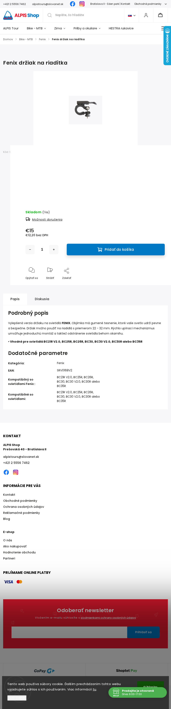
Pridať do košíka (119, 249)
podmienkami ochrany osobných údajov (108, 617)
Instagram (82, 4)
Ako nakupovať (14, 546)
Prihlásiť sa (143, 632)
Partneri (9, 558)
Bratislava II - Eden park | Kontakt (110, 4)
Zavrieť (158, 285)
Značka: (31, 152)
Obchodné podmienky (147, 4)
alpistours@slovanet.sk (21, 457)
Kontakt (9, 495)
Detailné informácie (38, 189)
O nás (7, 540)
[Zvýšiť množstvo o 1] (53, 249)
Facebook (72, 4)
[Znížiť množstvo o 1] (30, 249)
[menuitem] (13, 28)
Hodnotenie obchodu (19, 552)
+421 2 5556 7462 (16, 463)
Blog (6, 519)
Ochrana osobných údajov (23, 507)
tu (94, 689)
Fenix (60, 363)
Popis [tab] (15, 299)
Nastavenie (17, 698)
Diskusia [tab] (42, 299)
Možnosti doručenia (47, 219)
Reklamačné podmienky (21, 513)
